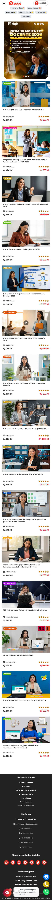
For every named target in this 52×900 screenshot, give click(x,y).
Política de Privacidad (26, 877)
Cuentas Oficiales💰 (26, 12)
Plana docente (26, 794)
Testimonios (26, 802)
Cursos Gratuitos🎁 (34, 8)
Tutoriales (26, 798)
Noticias (26, 786)
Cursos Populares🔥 (17, 8)
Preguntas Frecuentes (26, 819)
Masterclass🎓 (11, 12)
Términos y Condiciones (26, 880)
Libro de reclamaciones (26, 884)
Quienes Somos (26, 782)
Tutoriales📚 (26, 16)
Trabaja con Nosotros (26, 790)
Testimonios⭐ (41, 12)
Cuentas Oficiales (26, 806)
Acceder (43, 3)
